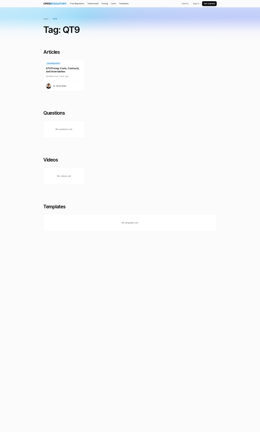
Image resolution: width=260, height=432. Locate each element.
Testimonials (93, 3)
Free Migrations (77, 3)
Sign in (196, 3)
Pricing (105, 3)
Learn (113, 3)
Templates (124, 3)
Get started (209, 3)
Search (185, 3)
